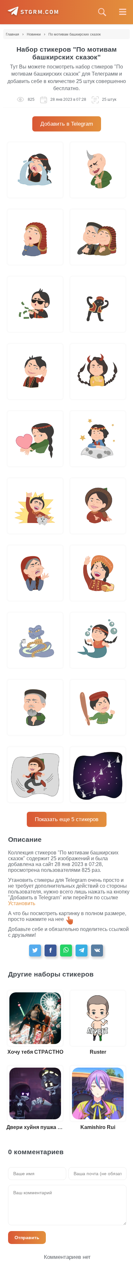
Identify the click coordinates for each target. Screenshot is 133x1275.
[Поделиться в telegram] (81, 950)
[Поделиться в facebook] (50, 950)
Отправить (27, 1237)
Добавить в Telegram (66, 124)
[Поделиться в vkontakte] (97, 950)
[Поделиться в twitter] (35, 950)
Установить (21, 903)
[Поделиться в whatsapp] (66, 950)
